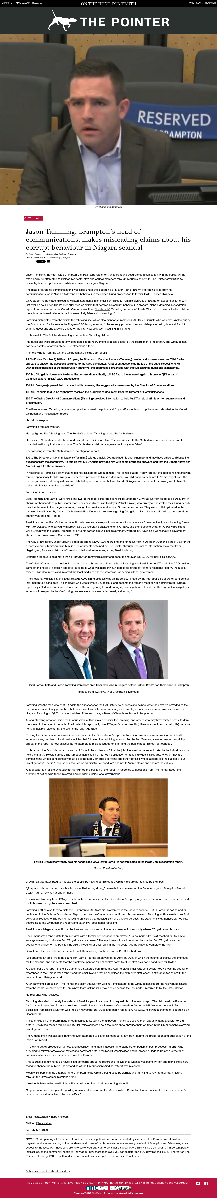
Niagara (37, 2)
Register (210, 2)
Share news (65, 1183)
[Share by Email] (48, 261)
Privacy (103, 1183)
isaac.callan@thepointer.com (51, 1116)
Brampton (8, 2)
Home (191, 2)
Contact (51, 1183)
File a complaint (86, 1183)
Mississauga (23, 2)
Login (199, 2)
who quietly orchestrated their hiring (159, 503)
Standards (126, 1183)
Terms (114, 1183)
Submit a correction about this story (48, 1171)
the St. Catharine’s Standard (77, 968)
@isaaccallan (44, 1123)
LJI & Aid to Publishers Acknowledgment (162, 1183)
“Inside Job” (102, 309)
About (39, 1183)
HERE (165, 1151)
